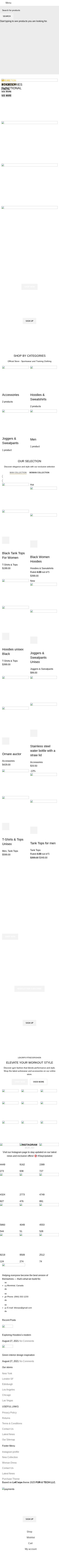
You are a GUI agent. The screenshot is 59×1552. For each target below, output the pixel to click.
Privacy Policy (48, 1527)
